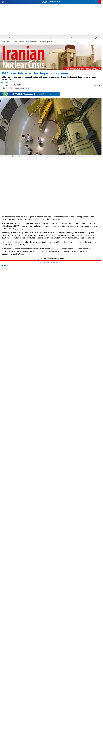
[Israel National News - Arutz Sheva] (51, 2)
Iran (4, 88)
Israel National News (8, 41)
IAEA (10, 88)
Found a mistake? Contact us (50, 262)
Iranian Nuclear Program (22, 88)
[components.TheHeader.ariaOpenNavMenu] (16, 2)
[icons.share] (100, 1)
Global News (19, 41)
